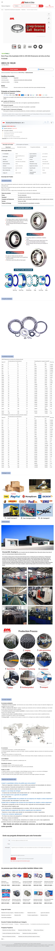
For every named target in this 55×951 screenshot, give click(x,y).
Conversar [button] (41, 69)
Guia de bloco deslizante (6, 917)
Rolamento (23, 9)
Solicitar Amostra (29, 72)
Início (2, 9)
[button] (49, 147)
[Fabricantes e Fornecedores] (27, 2)
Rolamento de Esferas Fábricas (24, 930)
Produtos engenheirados (33, 915)
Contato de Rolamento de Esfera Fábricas (11, 933)
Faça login (4, 138)
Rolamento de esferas (18, 912)
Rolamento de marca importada (8, 912)
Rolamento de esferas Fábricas (8, 930)
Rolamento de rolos (32, 912)
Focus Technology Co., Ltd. (25, 943)
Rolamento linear (44, 915)
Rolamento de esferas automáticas (30, 933)
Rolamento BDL (17, 915)
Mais (2, 939)
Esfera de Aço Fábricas (38, 930)
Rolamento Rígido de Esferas (32, 9)
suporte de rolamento (45, 912)
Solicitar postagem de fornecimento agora (20, 861)
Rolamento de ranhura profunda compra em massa (29, 936)
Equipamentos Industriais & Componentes (12, 9)
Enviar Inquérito (14, 69)
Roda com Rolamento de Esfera (8, 936)
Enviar (13, 858)
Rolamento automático (6, 915)
